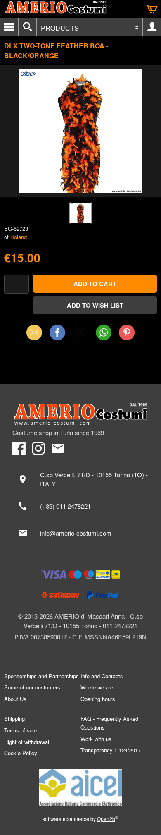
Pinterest (127, 332)
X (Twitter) (80, 335)
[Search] (27, 27)
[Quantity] (16, 284)
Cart (152, 9)
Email (34, 332)
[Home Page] (80, 414)
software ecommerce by (80, 818)
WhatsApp (104, 332)
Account (152, 27)
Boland (18, 237)
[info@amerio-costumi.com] (80, 533)
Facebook (57, 332)
